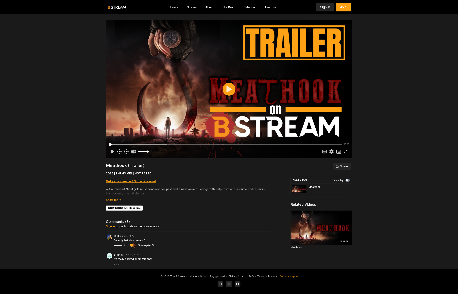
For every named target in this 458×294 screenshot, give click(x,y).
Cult (116, 236)
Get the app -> (289, 276)
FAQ (251, 276)
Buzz (203, 276)
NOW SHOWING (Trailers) (124, 207)
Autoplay (338, 180)
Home (193, 276)
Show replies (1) (146, 245)
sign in (110, 226)
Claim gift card (236, 276)
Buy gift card (217, 276)
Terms (261, 276)
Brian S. (119, 254)
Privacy (272, 276)
